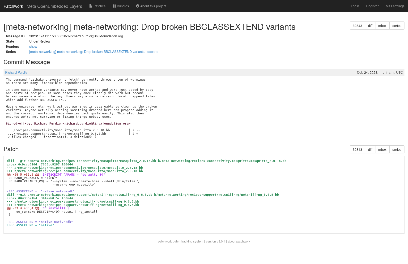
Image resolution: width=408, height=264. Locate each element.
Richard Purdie (16, 72)
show (33, 46)
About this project (152, 6)
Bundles (122, 6)
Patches (99, 6)
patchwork (165, 241)
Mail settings (395, 6)
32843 (357, 25)
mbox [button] (382, 25)
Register (372, 6)
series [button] (396, 25)
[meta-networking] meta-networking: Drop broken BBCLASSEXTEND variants (87, 51)
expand (152, 51)
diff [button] (370, 25)
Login (355, 6)
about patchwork (239, 241)
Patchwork (13, 6)
